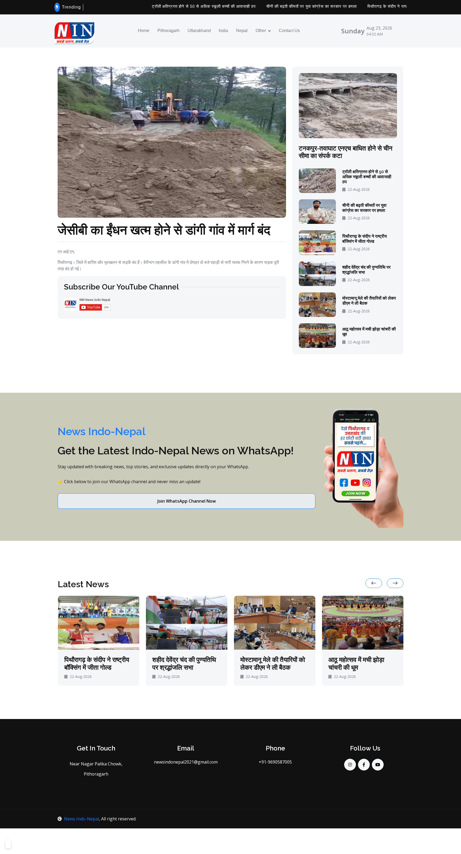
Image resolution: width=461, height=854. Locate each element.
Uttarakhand (199, 31)
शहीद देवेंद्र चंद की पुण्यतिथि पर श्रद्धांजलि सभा (366, 270)
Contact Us (289, 31)
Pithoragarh (168, 31)
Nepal (242, 31)
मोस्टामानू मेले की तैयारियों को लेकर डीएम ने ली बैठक (369, 301)
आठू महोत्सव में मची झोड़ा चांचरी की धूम (369, 332)
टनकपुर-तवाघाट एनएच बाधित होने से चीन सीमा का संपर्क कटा (345, 152)
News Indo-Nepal (81, 819)
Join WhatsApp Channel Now (186, 501)
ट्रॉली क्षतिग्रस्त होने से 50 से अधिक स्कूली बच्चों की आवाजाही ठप (175, 6)
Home (143, 31)
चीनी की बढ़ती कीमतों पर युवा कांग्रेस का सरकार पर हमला (282, 6)
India (223, 31)
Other (261, 31)
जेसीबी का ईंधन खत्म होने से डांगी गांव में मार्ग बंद (164, 229)
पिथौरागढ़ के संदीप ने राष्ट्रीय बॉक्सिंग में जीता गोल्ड (378, 6)
